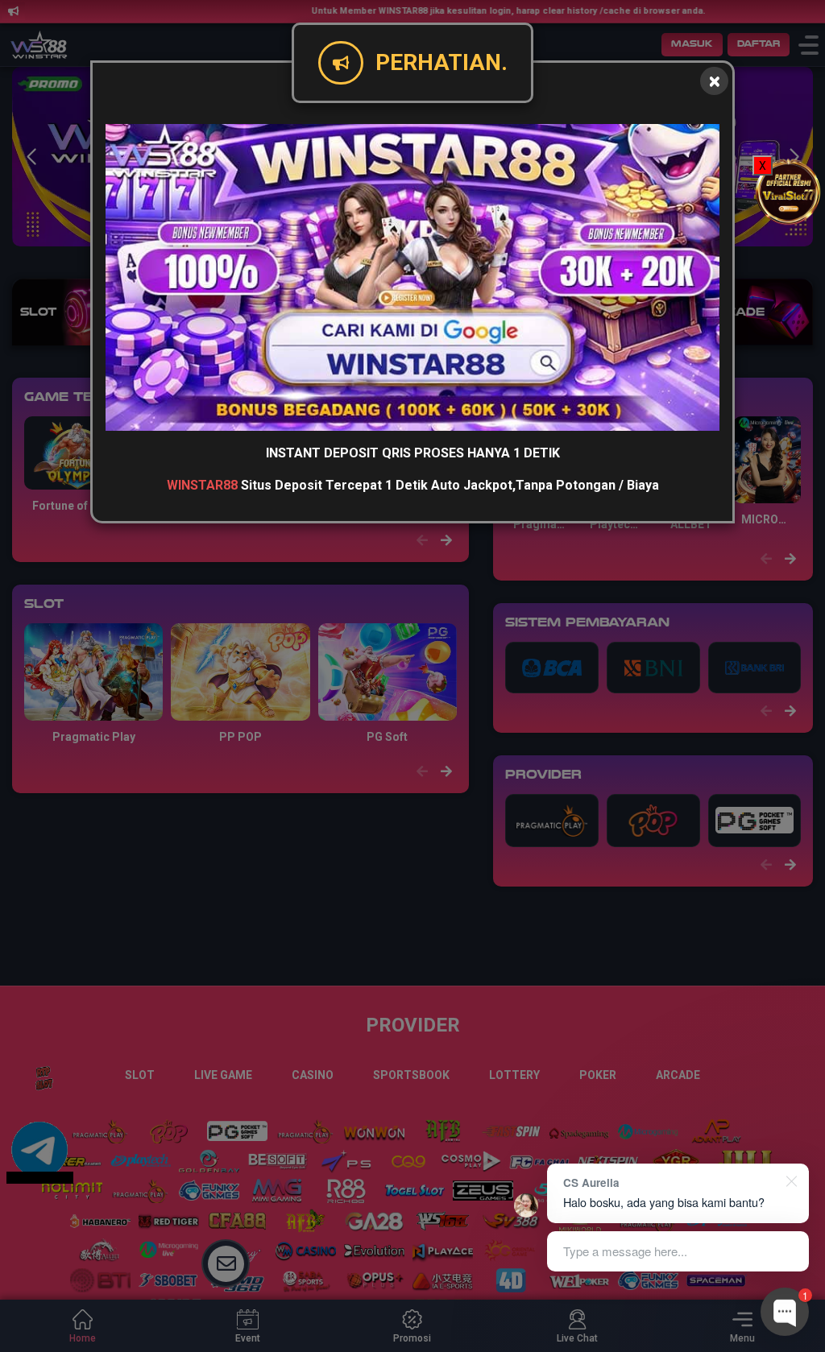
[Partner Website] (788, 190)
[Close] (714, 81)
